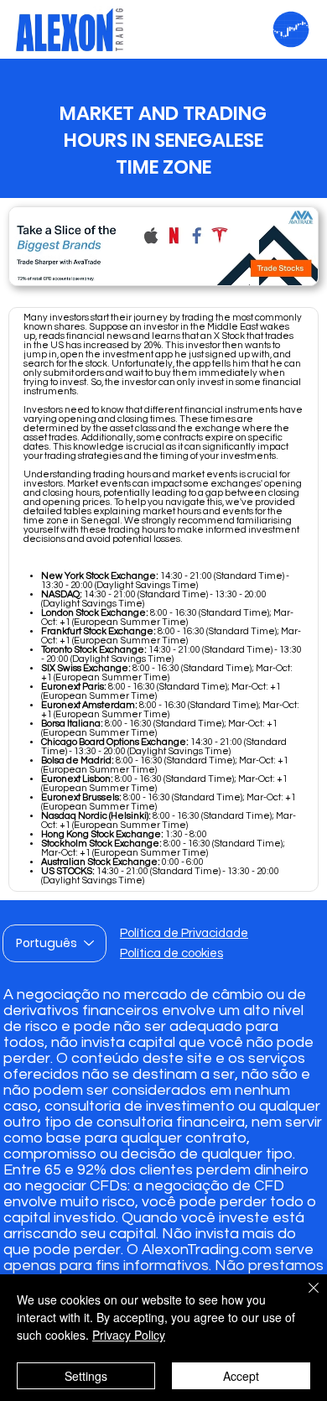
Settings (86, 1375)
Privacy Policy (128, 1334)
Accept (241, 1375)
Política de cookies (171, 953)
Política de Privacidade (184, 933)
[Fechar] (303, 1298)
